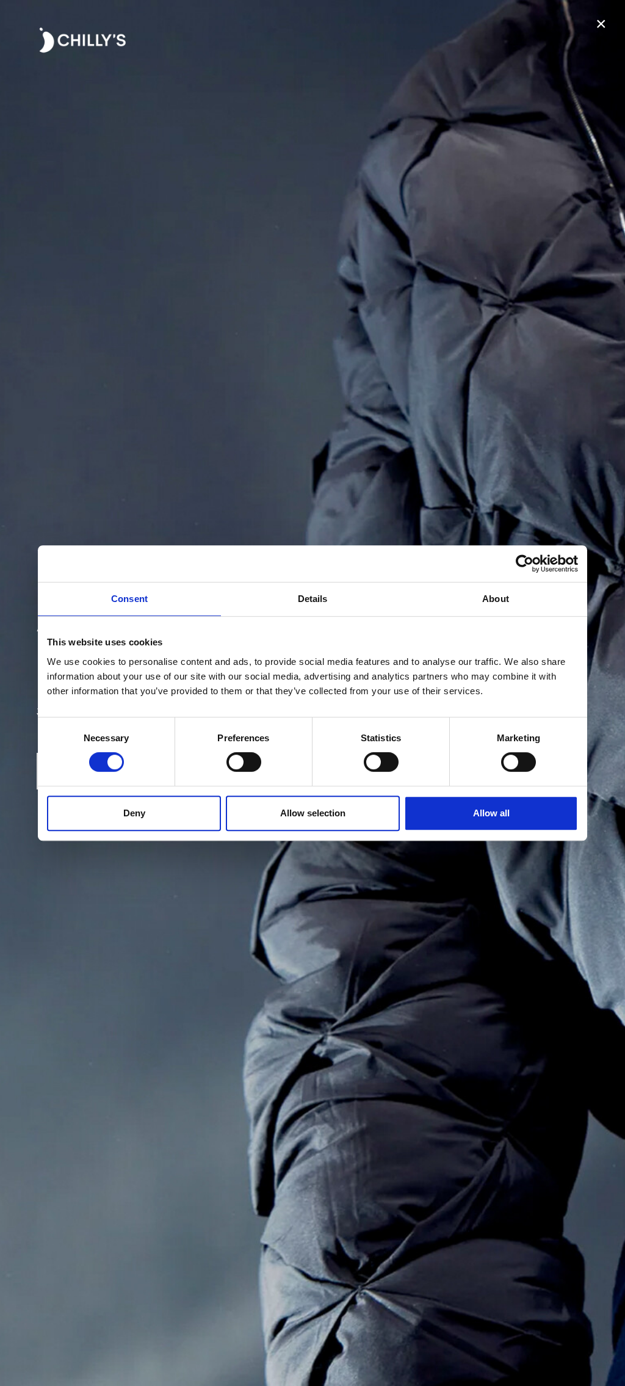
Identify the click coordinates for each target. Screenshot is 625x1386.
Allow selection (312, 813)
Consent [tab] (129, 598)
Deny (134, 813)
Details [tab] (313, 598)
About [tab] (495, 598)
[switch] (243, 762)
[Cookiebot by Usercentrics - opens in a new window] (524, 563)
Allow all (491, 813)
